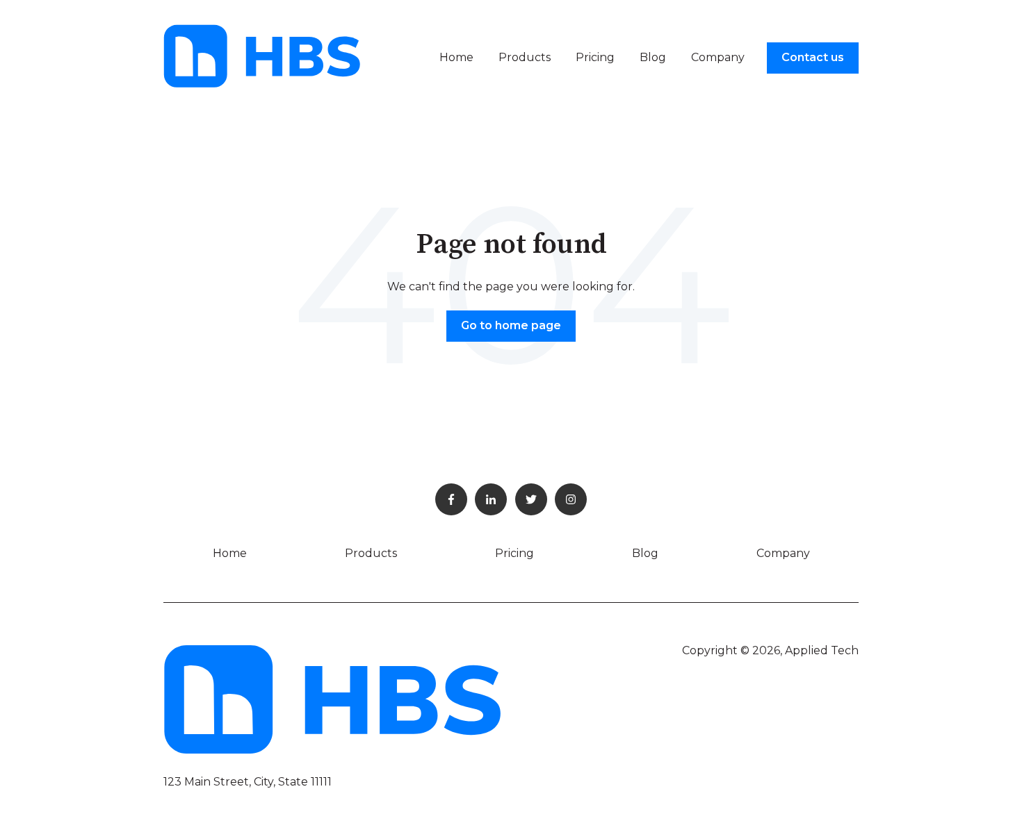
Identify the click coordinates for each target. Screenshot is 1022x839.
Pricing (595, 57)
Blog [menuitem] (645, 553)
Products (524, 57)
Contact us (812, 57)
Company (718, 57)
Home (456, 57)
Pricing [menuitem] (514, 553)
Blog (653, 57)
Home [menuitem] (230, 553)
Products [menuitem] (371, 553)
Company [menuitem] (783, 553)
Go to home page (511, 325)
